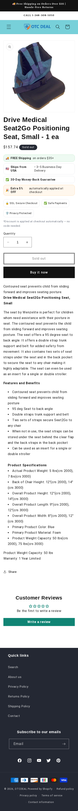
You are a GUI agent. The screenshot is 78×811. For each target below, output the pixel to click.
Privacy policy (28, 795)
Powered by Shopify (40, 789)
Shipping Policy (19, 706)
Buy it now (39, 272)
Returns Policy (18, 696)
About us (14, 677)
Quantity (9, 233)
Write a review (39, 622)
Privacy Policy (18, 686)
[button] (9, 27)
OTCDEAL (21, 789)
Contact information (41, 802)
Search (13, 667)
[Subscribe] (64, 744)
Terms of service (51, 795)
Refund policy (65, 789)
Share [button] (12, 572)
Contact (14, 716)
